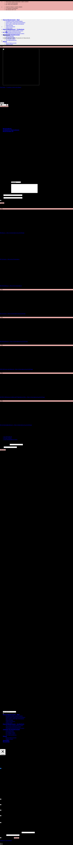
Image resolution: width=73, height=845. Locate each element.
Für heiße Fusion (10, 39)
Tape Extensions (10, 26)
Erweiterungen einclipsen (13, 87)
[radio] (12, 97)
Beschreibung (7, 128)
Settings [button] (2, 748)
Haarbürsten (9, 44)
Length (2, 99)
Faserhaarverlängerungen (13, 32)
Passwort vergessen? (6, 840)
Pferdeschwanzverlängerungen (15, 33)
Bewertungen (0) (8, 131)
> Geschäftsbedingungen (10, 439)
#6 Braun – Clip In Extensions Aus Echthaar (12, 233)
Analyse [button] (2, 809)
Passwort (3, 835)
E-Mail (1, 197)
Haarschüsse (9, 25)
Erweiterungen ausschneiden (14, 21)
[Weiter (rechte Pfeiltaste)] (2, 844)
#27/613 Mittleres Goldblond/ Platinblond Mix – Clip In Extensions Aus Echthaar (22, 397)
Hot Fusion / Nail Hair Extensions (15, 24)
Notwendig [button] (3, 767)
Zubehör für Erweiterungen (11, 34)
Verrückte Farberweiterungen (14, 30)
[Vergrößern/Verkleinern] (2, 843)
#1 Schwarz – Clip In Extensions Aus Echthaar (13, 313)
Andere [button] (2, 821)
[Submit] (3, 713)
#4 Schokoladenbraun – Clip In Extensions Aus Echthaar (16, 425)
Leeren (2, 103)
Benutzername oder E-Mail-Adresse (10, 832)
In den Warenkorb (4, 106)
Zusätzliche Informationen (11, 130)
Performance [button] (4, 803)
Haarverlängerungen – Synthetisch (13, 29)
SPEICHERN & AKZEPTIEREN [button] (8, 826)
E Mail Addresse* (4, 444)
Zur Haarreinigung (11, 40)
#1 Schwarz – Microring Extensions (9, 259)
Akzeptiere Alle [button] (9, 748)
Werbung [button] (3, 814)
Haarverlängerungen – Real (11, 20)
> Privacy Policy (7, 438)
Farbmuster (9, 28)
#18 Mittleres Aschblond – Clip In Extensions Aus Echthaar (16, 369)
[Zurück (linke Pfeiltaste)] (0, 844)
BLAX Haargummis (11, 43)
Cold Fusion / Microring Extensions (15, 22)
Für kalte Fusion (10, 37)
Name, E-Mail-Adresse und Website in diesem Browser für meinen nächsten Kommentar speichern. (30, 200)
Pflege (5, 41)
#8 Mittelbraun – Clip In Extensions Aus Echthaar (14, 341)
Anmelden (16, 837)
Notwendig (5, 768)
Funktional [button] (3, 797)
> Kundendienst (7, 436)
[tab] (38, 128)
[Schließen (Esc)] (0, 843)
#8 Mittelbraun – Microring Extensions (11, 285)
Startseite (2, 87)
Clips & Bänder (10, 36)
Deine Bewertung (5, 182)
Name (1, 195)
